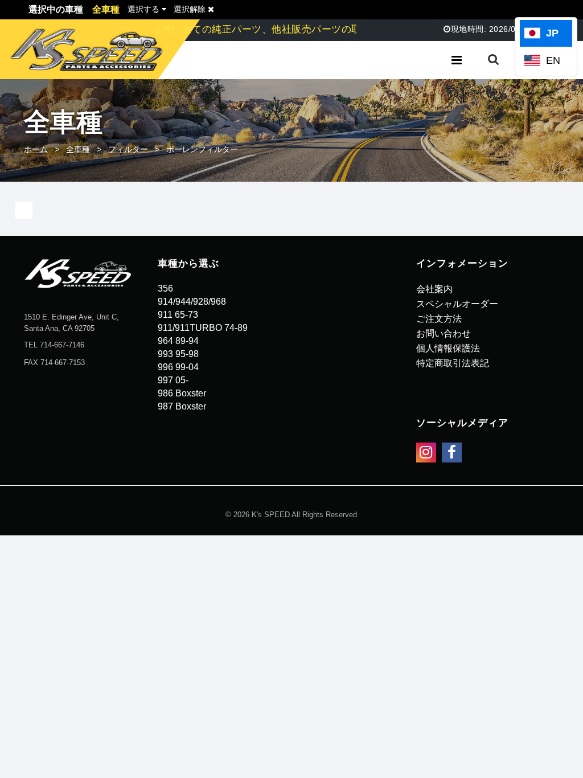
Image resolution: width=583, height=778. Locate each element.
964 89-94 (178, 341)
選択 (143, 9)
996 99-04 (178, 367)
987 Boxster (182, 406)
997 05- (173, 380)
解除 (191, 9)
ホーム (36, 149)
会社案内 (434, 289)
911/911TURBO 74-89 (203, 328)
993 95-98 (178, 354)
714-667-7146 (62, 345)
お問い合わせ (443, 333)
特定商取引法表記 (452, 363)
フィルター (128, 149)
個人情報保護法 (448, 348)
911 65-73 (178, 315)
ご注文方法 (439, 319)
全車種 (78, 149)
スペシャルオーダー (457, 304)
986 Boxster (182, 393)
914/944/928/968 (192, 301)
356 (165, 288)
